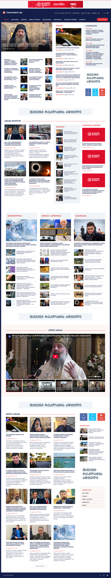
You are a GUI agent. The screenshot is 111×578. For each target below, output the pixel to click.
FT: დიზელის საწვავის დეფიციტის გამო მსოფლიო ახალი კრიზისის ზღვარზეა (59, 278)
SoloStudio (11, 575)
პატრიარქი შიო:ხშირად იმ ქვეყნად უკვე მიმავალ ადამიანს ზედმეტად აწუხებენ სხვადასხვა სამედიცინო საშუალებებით (68, 76)
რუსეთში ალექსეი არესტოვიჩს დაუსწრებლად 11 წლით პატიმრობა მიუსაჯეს (66, 55)
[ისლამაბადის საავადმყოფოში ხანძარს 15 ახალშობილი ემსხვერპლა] (59, 197)
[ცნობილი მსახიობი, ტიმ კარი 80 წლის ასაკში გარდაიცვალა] (59, 165)
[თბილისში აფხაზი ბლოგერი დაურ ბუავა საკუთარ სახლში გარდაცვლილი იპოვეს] (16, 532)
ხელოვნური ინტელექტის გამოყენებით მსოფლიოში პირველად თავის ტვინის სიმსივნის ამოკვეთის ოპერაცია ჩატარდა (21, 245)
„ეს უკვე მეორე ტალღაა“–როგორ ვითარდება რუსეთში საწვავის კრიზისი (39, 144)
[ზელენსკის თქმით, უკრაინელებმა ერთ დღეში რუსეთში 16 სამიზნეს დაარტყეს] (59, 189)
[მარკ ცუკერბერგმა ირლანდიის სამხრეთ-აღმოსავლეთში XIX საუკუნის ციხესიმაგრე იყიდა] (78, 261)
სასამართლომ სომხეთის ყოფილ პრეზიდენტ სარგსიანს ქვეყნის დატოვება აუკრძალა (71, 173)
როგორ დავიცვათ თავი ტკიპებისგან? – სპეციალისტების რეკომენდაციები (25, 278)
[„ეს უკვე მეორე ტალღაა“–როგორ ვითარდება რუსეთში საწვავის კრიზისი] (40, 132)
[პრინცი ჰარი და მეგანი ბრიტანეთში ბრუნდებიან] (78, 269)
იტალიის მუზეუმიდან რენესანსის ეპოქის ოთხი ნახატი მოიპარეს (93, 286)
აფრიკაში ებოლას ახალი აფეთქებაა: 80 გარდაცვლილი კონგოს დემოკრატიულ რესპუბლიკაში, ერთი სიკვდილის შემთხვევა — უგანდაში (25, 286)
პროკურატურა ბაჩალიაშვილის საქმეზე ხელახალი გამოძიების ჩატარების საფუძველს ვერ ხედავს (11, 97)
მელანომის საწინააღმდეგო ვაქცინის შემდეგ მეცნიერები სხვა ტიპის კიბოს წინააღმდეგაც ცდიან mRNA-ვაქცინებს (25, 260)
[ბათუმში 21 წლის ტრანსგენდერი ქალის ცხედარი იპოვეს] (23, 87)
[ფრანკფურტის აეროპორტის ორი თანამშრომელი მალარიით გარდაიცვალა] (10, 252)
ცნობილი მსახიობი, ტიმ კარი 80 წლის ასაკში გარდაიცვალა (95, 39)
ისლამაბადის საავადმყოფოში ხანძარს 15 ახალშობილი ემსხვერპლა (70, 197)
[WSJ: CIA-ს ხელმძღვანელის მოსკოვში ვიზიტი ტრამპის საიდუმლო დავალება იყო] (15, 132)
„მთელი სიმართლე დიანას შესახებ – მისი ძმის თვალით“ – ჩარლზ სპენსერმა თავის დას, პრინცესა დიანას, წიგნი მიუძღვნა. (94, 277)
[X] (106, 13)
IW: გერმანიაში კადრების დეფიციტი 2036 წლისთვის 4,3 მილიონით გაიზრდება (60, 286)
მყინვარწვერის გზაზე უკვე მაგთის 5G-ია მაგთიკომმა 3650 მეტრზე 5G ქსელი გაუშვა (92, 167)
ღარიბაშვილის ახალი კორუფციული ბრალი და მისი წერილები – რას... (11, 78)
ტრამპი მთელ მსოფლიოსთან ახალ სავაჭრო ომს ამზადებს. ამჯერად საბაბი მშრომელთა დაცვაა (60, 303)
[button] (99, 13)
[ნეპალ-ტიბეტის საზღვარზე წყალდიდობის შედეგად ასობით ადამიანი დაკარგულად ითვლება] (59, 181)
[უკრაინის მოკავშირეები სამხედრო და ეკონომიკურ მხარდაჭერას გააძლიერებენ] (23, 70)
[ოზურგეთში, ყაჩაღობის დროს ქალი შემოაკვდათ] (40, 460)
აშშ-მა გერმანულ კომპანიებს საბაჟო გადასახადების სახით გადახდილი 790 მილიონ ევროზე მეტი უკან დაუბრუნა (54, 245)
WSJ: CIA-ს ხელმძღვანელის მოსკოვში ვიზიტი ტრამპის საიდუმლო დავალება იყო (67, 84)
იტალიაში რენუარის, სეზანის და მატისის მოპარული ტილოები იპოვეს (93, 294)
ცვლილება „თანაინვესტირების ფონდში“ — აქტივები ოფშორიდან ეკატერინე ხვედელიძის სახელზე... (10, 62)
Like (88, 89)
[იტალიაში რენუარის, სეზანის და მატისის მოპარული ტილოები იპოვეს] (78, 294)
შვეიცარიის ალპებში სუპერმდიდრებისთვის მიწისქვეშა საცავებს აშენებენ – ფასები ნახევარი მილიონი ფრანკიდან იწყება (93, 252)
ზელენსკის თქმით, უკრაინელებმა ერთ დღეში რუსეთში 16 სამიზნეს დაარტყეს (70, 189)
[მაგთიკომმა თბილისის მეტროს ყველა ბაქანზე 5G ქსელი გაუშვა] (93, 135)
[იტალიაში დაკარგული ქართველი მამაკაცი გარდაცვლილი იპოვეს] (48, 96)
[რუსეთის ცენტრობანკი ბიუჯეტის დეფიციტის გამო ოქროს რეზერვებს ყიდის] (44, 269)
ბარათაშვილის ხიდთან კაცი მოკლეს (67, 47)
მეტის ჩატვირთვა (40, 566)
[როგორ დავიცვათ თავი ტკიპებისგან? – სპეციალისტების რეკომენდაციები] (10, 278)
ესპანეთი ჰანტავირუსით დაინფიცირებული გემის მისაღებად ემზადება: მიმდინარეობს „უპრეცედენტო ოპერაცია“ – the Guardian (26, 303)
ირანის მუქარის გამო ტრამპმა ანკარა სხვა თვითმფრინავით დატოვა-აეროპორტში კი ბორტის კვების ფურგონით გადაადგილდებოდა (14, 182)
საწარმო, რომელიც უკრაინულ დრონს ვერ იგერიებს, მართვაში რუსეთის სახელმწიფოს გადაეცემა (95, 32)
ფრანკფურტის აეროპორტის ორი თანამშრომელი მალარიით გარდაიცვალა (25, 252)
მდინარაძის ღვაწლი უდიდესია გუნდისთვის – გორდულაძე (65, 91)
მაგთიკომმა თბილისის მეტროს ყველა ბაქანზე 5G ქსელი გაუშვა (92, 144)
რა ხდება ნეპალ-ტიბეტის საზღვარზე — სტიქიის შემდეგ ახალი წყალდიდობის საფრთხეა (71, 157)
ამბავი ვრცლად (60, 88)
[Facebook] (104, 13)
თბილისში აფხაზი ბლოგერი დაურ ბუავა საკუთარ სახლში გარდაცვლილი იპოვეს (15, 544)
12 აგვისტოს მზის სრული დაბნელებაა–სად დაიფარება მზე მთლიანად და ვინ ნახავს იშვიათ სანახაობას (39, 181)
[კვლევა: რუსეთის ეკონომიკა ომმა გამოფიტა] (44, 294)
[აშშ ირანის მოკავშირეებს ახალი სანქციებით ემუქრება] (48, 61)
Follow (95, 89)
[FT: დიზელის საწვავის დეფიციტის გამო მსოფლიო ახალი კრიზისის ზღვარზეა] (44, 278)
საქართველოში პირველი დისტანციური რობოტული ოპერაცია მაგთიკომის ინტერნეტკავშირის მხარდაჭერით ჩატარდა (93, 191)
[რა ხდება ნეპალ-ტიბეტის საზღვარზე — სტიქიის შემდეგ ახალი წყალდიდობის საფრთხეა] (59, 157)
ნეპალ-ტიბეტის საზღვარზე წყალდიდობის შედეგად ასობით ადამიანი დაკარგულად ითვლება (70, 181)
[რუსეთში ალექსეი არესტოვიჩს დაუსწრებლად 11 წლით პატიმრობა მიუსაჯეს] (59, 132)
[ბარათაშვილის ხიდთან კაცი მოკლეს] (68, 37)
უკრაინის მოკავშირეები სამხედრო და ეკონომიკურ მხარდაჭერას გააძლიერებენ (11, 70)
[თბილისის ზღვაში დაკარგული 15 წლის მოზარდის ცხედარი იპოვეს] (64, 460)
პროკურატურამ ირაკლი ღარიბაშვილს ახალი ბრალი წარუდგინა (36, 78)
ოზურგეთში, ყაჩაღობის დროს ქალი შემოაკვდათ (94, 64)
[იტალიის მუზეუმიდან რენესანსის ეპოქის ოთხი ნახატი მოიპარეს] (78, 286)
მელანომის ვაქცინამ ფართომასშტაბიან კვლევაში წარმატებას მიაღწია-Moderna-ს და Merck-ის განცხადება (25, 269)
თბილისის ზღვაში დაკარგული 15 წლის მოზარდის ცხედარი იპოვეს (68, 69)
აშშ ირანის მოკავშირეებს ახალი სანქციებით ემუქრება (36, 61)
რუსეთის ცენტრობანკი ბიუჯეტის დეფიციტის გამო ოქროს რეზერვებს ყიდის (60, 269)
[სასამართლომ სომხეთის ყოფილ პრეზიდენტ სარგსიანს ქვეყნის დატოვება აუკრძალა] (59, 173)
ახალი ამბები (59, 50)
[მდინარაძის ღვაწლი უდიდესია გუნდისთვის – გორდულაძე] (64, 496)
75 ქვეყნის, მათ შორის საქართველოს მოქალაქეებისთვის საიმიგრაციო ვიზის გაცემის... (35, 88)
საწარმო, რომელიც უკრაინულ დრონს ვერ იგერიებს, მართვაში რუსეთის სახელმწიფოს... (36, 70)
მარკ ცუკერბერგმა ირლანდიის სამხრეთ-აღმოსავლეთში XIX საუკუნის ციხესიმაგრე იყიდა (93, 261)
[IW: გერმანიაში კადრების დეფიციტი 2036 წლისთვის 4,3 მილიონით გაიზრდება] (44, 286)
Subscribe (102, 89)
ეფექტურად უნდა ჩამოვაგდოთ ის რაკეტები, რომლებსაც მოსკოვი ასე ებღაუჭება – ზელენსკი (70, 149)
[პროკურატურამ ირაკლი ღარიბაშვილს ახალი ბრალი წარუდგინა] (48, 79)
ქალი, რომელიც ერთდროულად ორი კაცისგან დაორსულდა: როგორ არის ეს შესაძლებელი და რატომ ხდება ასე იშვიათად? (26, 294)
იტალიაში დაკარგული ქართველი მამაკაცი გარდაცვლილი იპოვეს (35, 96)
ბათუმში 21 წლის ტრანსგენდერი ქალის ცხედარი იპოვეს (10, 87)
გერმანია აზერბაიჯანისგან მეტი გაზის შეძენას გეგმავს (59, 261)
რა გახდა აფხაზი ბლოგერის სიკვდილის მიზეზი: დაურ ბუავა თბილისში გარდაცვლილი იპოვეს (16, 472)
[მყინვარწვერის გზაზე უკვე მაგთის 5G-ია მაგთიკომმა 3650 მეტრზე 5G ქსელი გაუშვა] (93, 157)
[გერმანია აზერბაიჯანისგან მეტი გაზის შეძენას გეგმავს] (44, 261)
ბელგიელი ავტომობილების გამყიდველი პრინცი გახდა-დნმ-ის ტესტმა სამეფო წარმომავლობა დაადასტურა (89, 245)
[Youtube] (108, 13)
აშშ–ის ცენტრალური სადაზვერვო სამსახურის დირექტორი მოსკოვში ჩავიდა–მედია (95, 46)
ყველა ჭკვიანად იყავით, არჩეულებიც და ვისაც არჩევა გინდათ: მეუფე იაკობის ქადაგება (23, 45)
